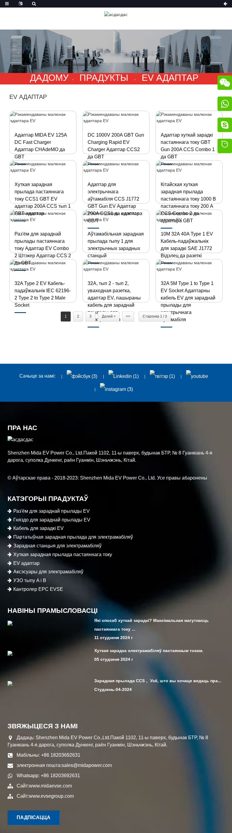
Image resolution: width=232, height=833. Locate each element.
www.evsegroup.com (51, 796)
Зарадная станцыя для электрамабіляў (57, 545)
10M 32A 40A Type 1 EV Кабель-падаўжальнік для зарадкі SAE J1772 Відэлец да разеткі (187, 244)
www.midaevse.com (50, 785)
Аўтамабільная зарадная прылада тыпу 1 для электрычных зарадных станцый (116, 244)
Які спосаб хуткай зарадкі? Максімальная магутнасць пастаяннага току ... (151, 625)
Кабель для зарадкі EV (38, 528)
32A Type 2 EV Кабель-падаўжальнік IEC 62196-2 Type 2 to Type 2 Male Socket (42, 294)
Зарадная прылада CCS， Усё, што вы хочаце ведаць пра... (157, 680)
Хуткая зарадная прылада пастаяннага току (62, 554)
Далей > (109, 316)
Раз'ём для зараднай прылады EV (51, 511)
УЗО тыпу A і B (29, 580)
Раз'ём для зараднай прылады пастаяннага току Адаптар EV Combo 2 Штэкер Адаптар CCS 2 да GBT (42, 248)
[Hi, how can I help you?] (224, 147)
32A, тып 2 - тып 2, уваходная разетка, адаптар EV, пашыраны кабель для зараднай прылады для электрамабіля (114, 301)
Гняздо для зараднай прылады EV (51, 519)
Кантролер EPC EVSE (38, 589)
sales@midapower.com (87, 765)
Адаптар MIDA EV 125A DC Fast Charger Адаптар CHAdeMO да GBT (40, 145)
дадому (49, 78)
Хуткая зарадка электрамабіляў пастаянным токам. (148, 650)
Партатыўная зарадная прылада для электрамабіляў (73, 537)
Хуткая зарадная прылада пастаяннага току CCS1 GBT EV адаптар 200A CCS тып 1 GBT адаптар (42, 199)
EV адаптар (170, 78)
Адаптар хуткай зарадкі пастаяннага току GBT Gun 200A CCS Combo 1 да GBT (188, 145)
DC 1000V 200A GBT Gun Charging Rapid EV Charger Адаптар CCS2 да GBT (116, 145)
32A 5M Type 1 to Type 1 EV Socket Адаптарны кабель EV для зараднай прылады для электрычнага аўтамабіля (188, 301)
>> (128, 316)
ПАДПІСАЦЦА (33, 817)
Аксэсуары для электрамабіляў (48, 571)
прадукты (103, 78)
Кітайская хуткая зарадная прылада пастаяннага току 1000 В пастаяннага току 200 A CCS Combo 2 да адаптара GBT (188, 202)
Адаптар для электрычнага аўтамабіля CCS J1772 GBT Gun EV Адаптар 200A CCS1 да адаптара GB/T (115, 202)
